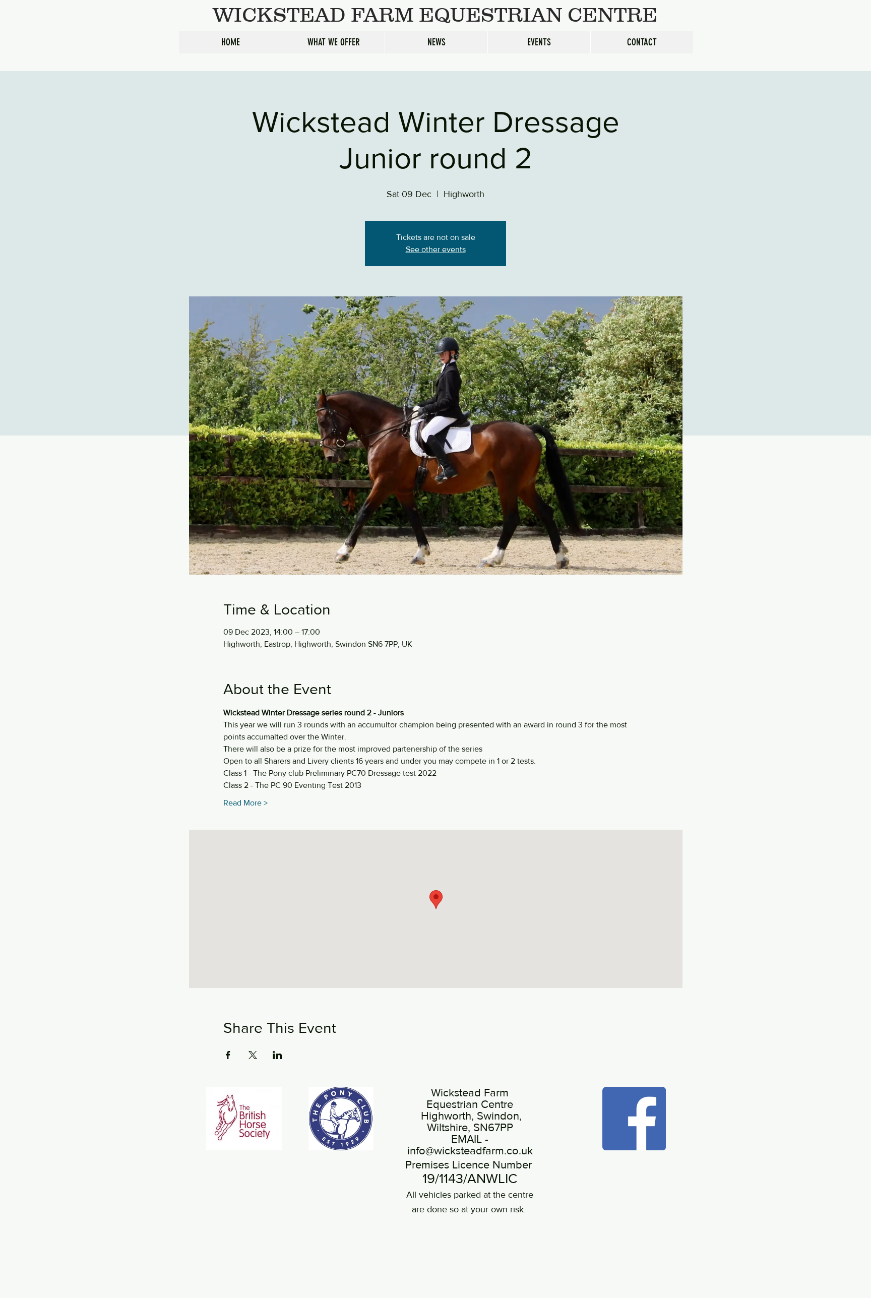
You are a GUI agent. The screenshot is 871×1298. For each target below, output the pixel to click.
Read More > (245, 802)
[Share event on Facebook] (228, 1055)
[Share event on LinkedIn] (277, 1055)
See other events (436, 249)
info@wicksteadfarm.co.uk (470, 1150)
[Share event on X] (253, 1055)
